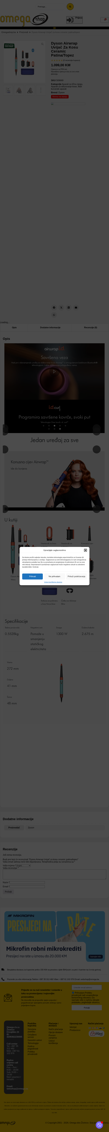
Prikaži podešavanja (76, 576)
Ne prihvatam (54, 576)
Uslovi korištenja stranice (53, 582)
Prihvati (32, 576)
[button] (85, 550)
